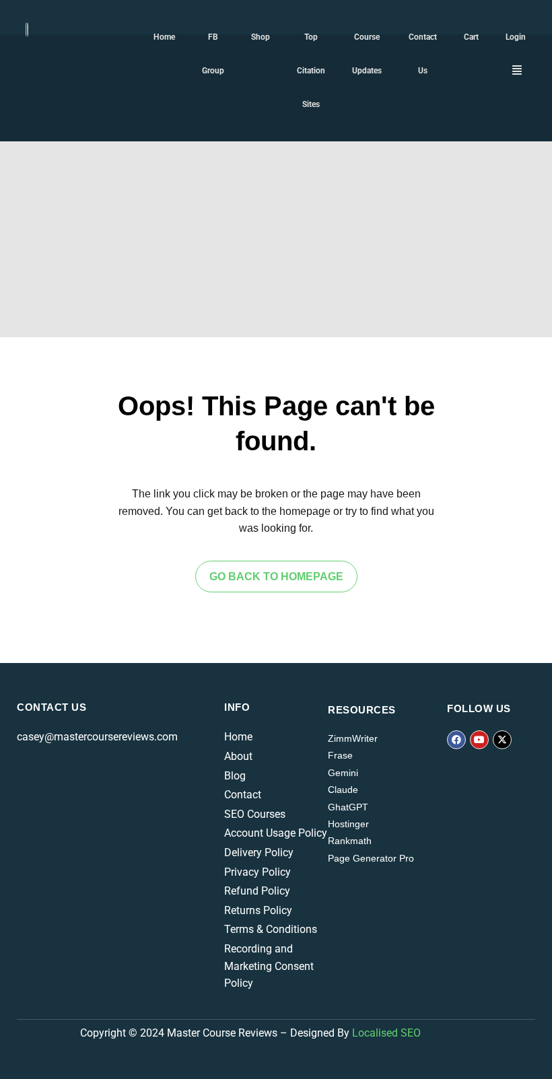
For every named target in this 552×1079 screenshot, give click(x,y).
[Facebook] (456, 739)
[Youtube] (479, 739)
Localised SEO (386, 1032)
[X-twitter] (502, 739)
